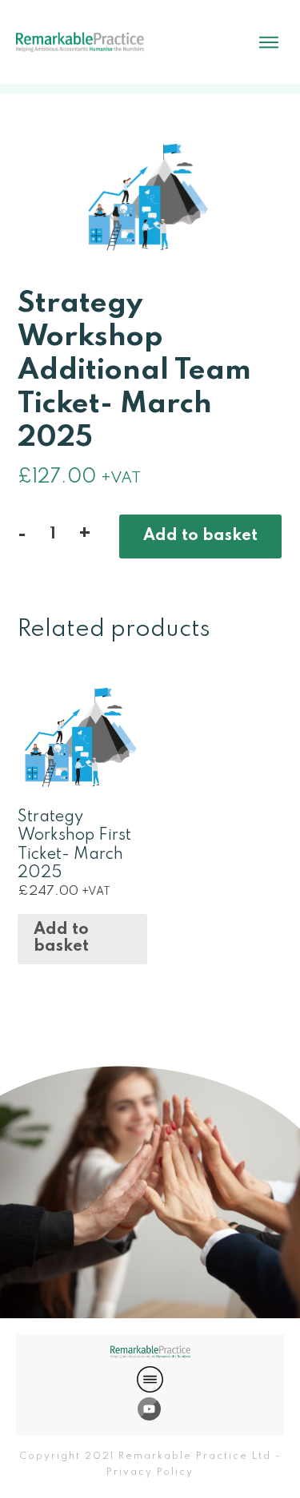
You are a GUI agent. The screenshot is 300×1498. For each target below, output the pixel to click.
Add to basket (200, 536)
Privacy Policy (150, 1472)
